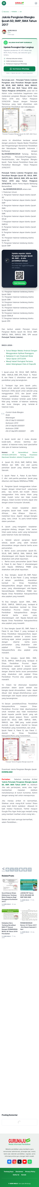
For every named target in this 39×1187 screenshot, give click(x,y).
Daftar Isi (16, 1175)
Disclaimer (19, 1171)
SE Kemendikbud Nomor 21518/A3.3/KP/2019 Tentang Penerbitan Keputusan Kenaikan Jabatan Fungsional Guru (19, 454)
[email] (30, 870)
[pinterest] (25, 870)
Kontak (23, 1175)
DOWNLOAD (7, 772)
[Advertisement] (19, 845)
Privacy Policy (30, 1171)
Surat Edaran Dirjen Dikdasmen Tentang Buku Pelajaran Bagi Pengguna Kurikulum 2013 (9, 897)
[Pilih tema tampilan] (36, 3)
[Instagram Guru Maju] (14, 1162)
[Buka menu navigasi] (4, 3)
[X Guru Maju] (19, 1162)
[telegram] (21, 870)
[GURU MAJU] (19, 3)
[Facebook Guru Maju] (9, 1162)
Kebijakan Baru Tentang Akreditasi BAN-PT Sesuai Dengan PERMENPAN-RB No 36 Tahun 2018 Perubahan (10, 928)
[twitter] (12, 870)
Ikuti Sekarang (19, 283)
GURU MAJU (14, 1183)
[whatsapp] (16, 870)
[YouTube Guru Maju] (25, 1162)
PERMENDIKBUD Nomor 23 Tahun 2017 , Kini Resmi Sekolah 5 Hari (28, 926)
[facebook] (7, 870)
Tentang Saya (8, 1171)
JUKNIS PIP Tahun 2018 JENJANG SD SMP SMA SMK (27, 895)
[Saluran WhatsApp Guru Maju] (30, 1162)
